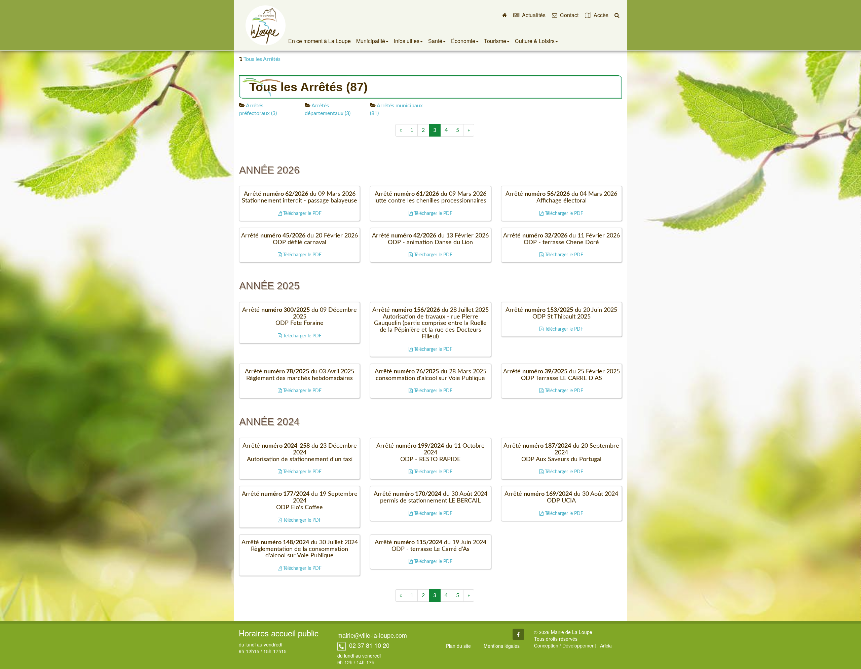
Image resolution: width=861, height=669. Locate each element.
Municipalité (370, 41)
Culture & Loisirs (535, 41)
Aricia (606, 645)
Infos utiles (406, 41)
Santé (435, 41)
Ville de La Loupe (266, 25)
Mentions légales (502, 645)
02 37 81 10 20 (368, 645)
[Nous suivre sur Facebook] (518, 634)
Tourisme (495, 41)
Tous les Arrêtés (262, 59)
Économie (463, 41)
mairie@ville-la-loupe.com (372, 635)
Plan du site (458, 645)
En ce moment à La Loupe (319, 41)
